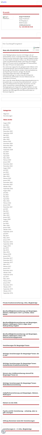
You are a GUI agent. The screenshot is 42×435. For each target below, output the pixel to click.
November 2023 (8, 166)
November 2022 (8, 184)
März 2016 (6, 279)
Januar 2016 (6, 283)
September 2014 (8, 293)
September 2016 (8, 274)
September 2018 (8, 244)
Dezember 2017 (8, 258)
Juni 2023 (6, 172)
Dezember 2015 (8, 285)
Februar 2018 (7, 254)
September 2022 (8, 188)
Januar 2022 (6, 205)
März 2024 (6, 158)
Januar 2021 (6, 217)
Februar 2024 (7, 160)
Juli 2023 (5, 170)
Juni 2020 (6, 223)
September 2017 (8, 262)
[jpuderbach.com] (18, 2)
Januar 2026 (6, 129)
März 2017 (6, 264)
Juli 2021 (5, 209)
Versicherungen (7, 116)
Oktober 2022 (7, 186)
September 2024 (8, 149)
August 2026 (6, 123)
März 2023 (6, 176)
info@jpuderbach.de (25, 25)
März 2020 (6, 225)
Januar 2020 (6, 227)
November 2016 (8, 270)
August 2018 (6, 246)
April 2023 (6, 174)
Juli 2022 (5, 193)
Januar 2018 (6, 256)
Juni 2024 (6, 152)
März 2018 (6, 252)
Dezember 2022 (8, 182)
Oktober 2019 (7, 229)
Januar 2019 (6, 240)
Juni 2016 (6, 277)
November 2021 (8, 207)
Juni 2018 (6, 248)
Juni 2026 (6, 125)
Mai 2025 (6, 135)
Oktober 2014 (7, 291)
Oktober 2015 (7, 287)
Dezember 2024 (8, 143)
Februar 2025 (7, 141)
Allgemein (6, 114)
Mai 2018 (6, 250)
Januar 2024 (6, 162)
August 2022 (6, 190)
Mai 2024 (6, 154)
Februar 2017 (7, 266)
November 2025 (8, 131)
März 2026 (6, 127)
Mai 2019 (6, 236)
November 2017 (8, 260)
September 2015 (8, 289)
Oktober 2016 (7, 272)
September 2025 (8, 133)
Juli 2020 (5, 221)
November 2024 (8, 145)
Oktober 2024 (7, 147)
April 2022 (6, 199)
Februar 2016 (7, 281)
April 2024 (6, 156)
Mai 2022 (6, 197)
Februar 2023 (7, 178)
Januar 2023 (6, 180)
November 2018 (8, 242)
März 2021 (6, 215)
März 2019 (6, 238)
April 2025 (6, 137)
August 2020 (6, 219)
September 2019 (8, 231)
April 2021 (6, 213)
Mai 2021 (6, 211)
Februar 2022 (7, 203)
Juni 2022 (6, 195)
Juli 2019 (5, 234)
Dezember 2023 (8, 164)
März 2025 (6, 139)
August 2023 (6, 168)
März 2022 (6, 201)
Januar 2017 (6, 268)
